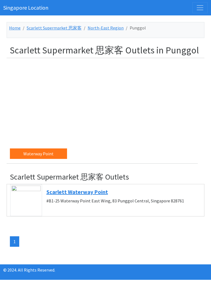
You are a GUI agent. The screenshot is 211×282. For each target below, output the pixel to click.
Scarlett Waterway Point (77, 191)
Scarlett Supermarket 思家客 (54, 28)
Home (15, 28)
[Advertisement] (109, 101)
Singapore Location (25, 7)
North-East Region (106, 28)
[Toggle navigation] (200, 7)
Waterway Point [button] (38, 153)
